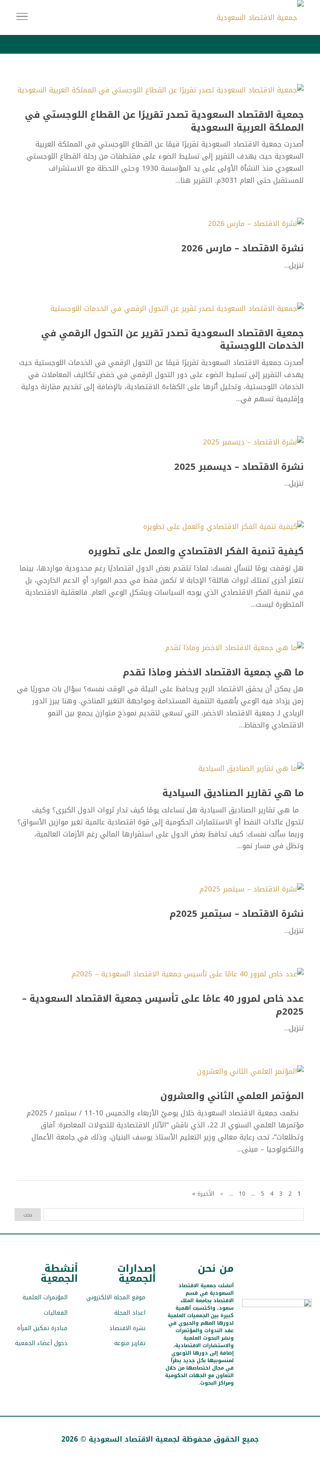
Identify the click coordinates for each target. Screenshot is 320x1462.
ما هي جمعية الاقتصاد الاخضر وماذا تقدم (213, 672)
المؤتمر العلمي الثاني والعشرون (232, 1096)
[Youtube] (262, 1335)
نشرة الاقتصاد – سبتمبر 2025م (237, 914)
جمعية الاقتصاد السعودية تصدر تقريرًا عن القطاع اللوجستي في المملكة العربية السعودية (164, 121)
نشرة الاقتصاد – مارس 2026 (242, 248)
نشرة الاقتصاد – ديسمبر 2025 (239, 467)
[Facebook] (291, 1335)
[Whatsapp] (277, 1346)
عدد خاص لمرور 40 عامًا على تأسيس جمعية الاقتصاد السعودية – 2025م (163, 1005)
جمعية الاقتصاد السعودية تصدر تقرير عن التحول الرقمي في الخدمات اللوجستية (172, 340)
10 (242, 1193)
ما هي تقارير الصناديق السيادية (233, 793)
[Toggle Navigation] (22, 17)
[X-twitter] (306, 1335)
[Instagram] (277, 1335)
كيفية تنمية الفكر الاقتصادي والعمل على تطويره (196, 551)
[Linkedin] (247, 1335)
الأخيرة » (203, 1193)
